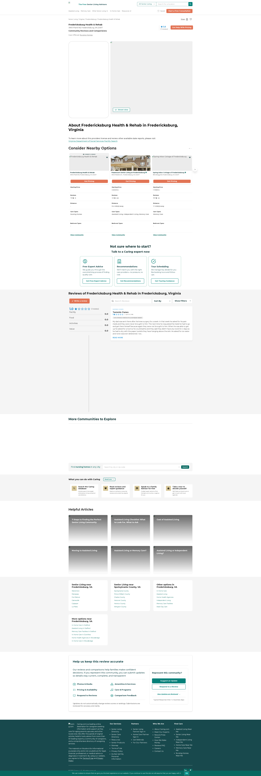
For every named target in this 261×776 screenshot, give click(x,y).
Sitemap (114, 745)
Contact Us (158, 751)
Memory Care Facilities (165, 603)
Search (185, 467)
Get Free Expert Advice (96, 281)
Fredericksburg (91, 19)
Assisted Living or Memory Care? (130, 550)
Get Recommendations (130, 281)
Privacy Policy (117, 751)
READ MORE (118, 338)
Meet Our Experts (161, 732)
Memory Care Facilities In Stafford (84, 631)
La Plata (75, 607)
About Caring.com (161, 729)
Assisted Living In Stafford (81, 628)
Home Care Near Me (184, 745)
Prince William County (122, 594)
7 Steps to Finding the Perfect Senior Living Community (86, 520)
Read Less (108, 479)
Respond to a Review (169, 687)
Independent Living (164, 600)
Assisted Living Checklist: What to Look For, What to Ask (129, 520)
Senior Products (118, 743)
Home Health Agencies (165, 597)
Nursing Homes (86, 35)
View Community (76, 235)
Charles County (119, 597)
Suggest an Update (168, 681)
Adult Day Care (162, 607)
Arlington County (120, 607)
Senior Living (73, 19)
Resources (115, 740)
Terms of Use (88, 758)
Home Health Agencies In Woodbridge (86, 638)
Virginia (81, 19)
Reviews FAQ (159, 745)
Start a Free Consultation (179, 11)
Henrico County (119, 603)
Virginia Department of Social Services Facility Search (93, 141)
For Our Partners (140, 743)
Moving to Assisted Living (84, 550)
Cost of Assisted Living (168, 519)
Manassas (75, 594)
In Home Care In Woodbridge (82, 641)
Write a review (80, 301)
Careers (157, 748)
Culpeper (75, 603)
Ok (187, 773)
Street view (123, 110)
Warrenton (75, 591)
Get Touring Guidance (165, 281)
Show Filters (181, 301)
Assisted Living (162, 594)
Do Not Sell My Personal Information (117, 756)
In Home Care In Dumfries (81, 635)
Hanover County (120, 600)
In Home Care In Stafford (81, 625)
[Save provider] (190, 19)
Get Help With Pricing (181, 27)
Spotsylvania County (121, 591)
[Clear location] (179, 467)
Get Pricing (89, 181)
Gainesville (75, 600)
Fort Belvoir (76, 597)
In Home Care (162, 591)
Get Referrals (138, 740)
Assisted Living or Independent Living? (172, 551)
